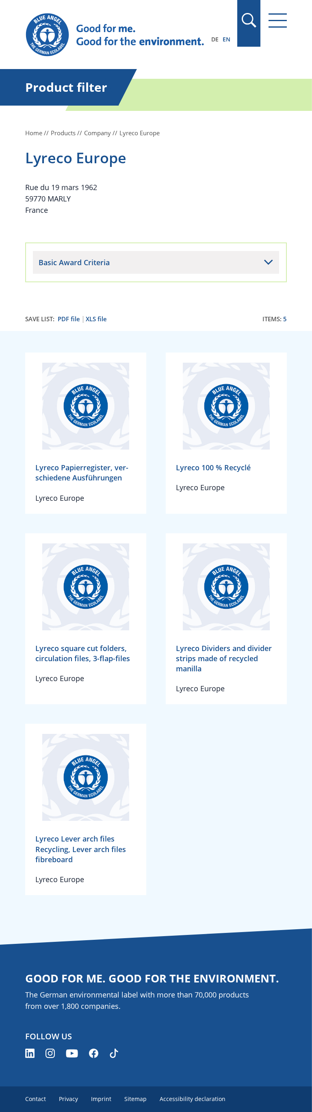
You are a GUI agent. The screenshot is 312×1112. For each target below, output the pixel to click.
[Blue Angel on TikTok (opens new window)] (114, 1053)
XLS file (96, 319)
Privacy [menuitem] (68, 1099)
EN (226, 39)
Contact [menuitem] (35, 1099)
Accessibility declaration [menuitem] (192, 1099)
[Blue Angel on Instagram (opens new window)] (50, 1053)
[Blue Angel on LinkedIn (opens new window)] (30, 1053)
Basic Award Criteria (74, 262)
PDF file (69, 319)
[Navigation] (278, 20)
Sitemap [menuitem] (135, 1099)
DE (215, 39)
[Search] (248, 20)
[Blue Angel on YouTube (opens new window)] (72, 1053)
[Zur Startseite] (116, 35)
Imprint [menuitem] (101, 1099)
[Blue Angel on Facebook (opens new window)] (93, 1053)
